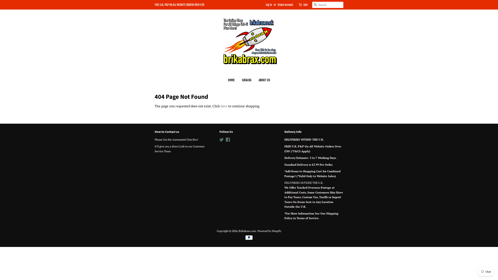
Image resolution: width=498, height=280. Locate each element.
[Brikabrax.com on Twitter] (221, 140)
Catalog (246, 80)
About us (264, 80)
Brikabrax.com (247, 231)
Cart (305, 4)
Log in (269, 4)
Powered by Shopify (269, 231)
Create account (285, 4)
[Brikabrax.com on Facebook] (228, 140)
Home (231, 80)
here (224, 106)
